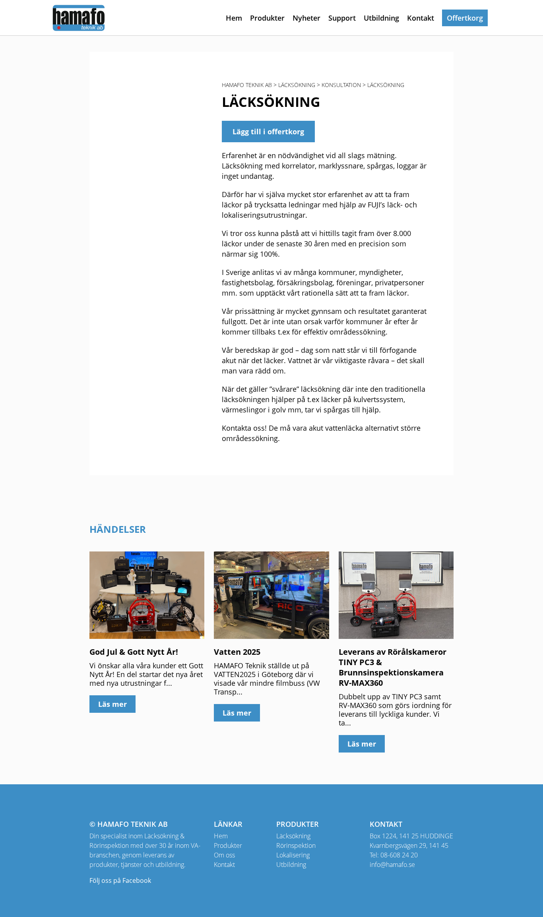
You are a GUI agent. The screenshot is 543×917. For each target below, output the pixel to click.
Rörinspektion (296, 845)
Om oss (224, 855)
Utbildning (381, 18)
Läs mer (112, 704)
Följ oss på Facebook (120, 880)
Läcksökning (293, 836)
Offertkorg (465, 18)
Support (342, 18)
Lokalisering (293, 855)
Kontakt (420, 18)
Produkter (267, 18)
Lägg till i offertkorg (268, 131)
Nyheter (306, 18)
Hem (234, 18)
